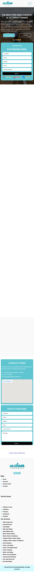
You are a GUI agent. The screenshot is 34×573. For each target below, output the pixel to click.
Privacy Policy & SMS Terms (17, 453)
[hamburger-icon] (30, 3)
